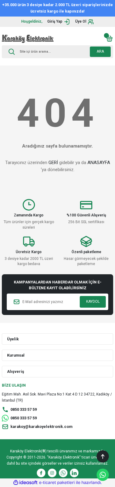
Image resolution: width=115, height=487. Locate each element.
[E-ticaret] (57, 482)
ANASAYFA (98, 162)
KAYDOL (93, 301)
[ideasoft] (25, 482)
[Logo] (28, 38)
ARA (100, 51)
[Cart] (109, 38)
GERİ (53, 162)
